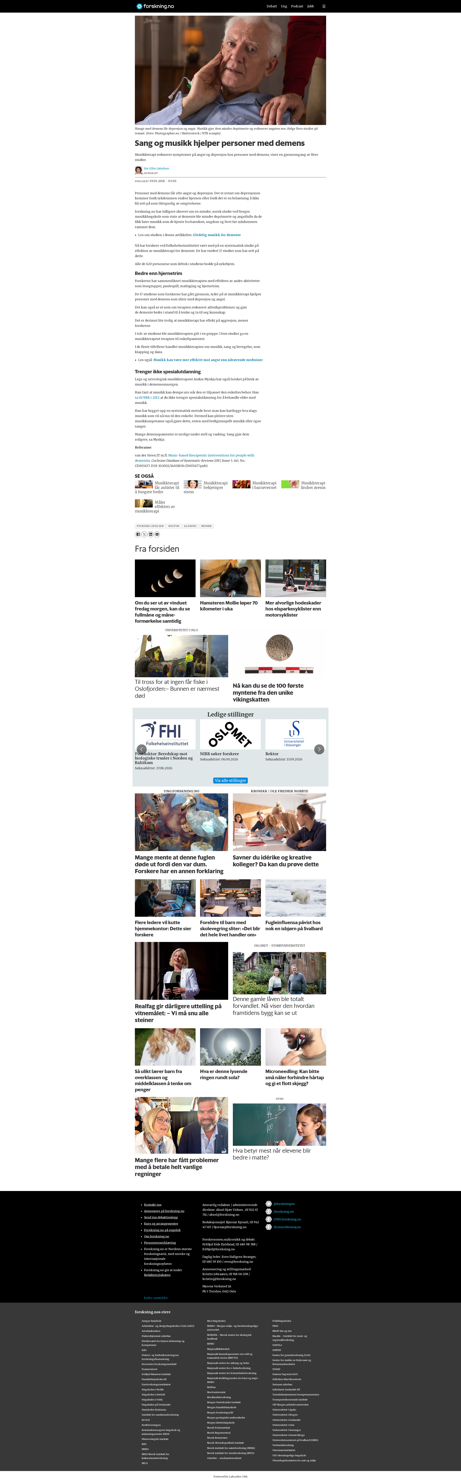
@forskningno (284, 1204)
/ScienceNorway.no (287, 1227)
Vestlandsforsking (283, 1445)
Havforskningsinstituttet (156, 1384)
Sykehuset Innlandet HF (286, 1389)
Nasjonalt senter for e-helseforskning (229, 1368)
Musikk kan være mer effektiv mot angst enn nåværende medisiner (208, 360)
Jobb (310, 6)
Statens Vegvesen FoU (285, 1374)
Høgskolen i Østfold (153, 1394)
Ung (284, 6)
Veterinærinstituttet (283, 1450)
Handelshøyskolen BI (154, 1379)
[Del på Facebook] (138, 534)
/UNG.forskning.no (287, 1219)
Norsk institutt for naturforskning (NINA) (231, 1448)
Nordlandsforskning (219, 1397)
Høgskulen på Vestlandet (156, 1404)
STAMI (276, 1369)
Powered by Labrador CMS (230, 1476)
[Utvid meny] (323, 6)
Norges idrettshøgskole (221, 1422)
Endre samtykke (156, 1298)
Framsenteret (149, 1369)
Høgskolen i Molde (153, 1389)
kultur (173, 526)
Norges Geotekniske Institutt (224, 1402)
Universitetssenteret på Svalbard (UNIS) (295, 1440)
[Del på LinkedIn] (150, 534)
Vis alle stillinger (230, 780)
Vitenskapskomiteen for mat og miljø (294, 1460)
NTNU (210, 1343)
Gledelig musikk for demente (217, 235)
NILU (145, 1463)
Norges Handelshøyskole (221, 1407)
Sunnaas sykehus (282, 1384)
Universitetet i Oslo (283, 1424)
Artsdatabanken (151, 1330)
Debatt (272, 6)
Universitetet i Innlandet (286, 1419)
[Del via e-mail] (157, 534)
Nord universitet (216, 1392)
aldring (190, 526)
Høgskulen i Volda (152, 1399)
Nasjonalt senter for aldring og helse (228, 1363)
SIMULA (277, 1345)
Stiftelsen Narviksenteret (286, 1379)
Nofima (211, 1387)
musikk (206, 526)
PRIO (275, 1325)
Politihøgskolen (281, 1320)
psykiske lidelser (150, 526)
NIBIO (145, 1449)
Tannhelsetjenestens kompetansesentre (295, 1394)
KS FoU (146, 1419)
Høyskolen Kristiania (154, 1409)
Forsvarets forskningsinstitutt (159, 1364)
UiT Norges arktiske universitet (290, 1404)
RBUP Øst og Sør (282, 1330)
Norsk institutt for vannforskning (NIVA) (230, 1453)
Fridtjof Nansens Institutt (156, 1374)
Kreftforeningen (151, 1424)
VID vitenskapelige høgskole (289, 1455)
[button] (142, 749)
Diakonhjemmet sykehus (156, 1336)
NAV (144, 1444)
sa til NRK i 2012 (147, 398)
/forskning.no (284, 1211)
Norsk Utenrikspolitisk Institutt (225, 1442)
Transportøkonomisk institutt (290, 1399)
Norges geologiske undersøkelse (226, 1417)
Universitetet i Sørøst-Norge (288, 1435)
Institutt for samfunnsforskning (160, 1414)
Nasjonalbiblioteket (218, 1348)
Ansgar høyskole (151, 1320)
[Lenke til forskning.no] (197, 4)
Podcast (297, 6)
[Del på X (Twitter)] (144, 534)
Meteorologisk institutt (155, 1439)
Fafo (144, 1350)
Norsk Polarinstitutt (218, 1427)
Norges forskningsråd (220, 1412)
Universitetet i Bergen (285, 1414)
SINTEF (276, 1350)
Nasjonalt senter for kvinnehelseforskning (232, 1373)
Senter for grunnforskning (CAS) (291, 1355)
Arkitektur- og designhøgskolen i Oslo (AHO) (168, 1325)
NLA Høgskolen (216, 1320)
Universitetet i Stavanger (286, 1430)
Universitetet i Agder (284, 1409)
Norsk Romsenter (217, 1437)
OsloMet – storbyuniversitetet (224, 1458)
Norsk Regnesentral (218, 1432)
